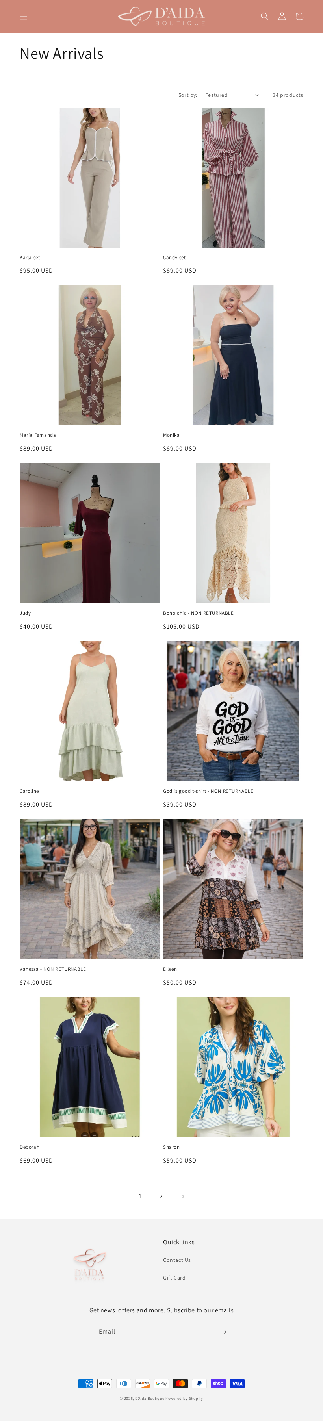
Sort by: (187, 94)
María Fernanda (38, 435)
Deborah (29, 1147)
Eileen (170, 969)
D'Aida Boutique (150, 1398)
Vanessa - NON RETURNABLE (53, 969)
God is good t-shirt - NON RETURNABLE (208, 791)
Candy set (174, 257)
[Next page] (182, 1196)
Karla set (30, 257)
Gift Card (174, 1277)
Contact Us (177, 1259)
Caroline (29, 791)
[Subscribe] (223, 1332)
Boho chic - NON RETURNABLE (198, 613)
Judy (25, 613)
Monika (171, 435)
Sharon (171, 1147)
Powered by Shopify (184, 1398)
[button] (23, 16)
